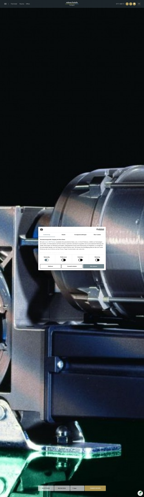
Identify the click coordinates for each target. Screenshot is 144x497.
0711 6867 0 (120, 4)
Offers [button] (28, 4)
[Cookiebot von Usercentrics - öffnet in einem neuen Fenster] (97, 229)
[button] (140, 493)
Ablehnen (50, 266)
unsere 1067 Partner (50, 242)
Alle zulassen (93, 266)
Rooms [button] (22, 4)
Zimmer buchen (95, 488)
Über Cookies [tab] (97, 234)
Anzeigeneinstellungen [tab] (80, 234)
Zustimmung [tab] (46, 234)
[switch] (63, 260)
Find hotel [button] (14, 4)
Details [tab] (63, 234)
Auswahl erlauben (72, 266)
